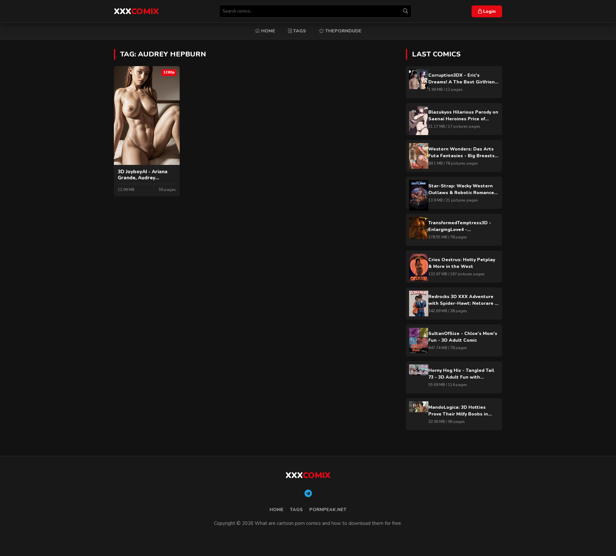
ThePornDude (343, 31)
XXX (136, 11)
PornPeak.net (327, 510)
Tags (299, 31)
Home (267, 31)
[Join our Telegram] (308, 494)
